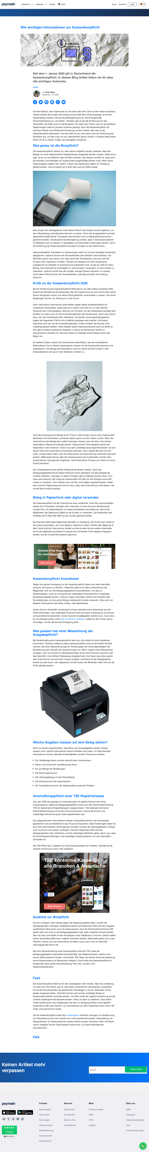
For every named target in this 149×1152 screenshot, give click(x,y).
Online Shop (44, 1114)
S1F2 (91, 1120)
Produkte (26, 4)
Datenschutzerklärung (135, 1120)
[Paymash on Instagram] (22, 1119)
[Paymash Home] (11, 4)
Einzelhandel (69, 1114)
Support (122, 4)
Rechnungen (44, 1120)
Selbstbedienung (46, 1130)
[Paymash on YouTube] (18, 1119)
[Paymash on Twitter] (4, 1119)
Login (132, 4)
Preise (52, 4)
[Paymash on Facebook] (9, 1119)
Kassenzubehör (45, 1135)
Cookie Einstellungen (135, 1130)
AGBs (128, 1109)
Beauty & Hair (69, 1120)
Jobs (128, 1125)
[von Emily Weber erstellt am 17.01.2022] (37, 93)
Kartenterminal (45, 1141)
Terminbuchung (45, 1125)
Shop (63, 4)
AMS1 (91, 1114)
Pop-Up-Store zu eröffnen (73, 618)
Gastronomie (69, 1109)
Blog (114, 4)
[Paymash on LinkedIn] (13, 1119)
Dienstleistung (70, 1125)
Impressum (130, 1114)
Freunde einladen (96, 1109)
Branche (39, 4)
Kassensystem (45, 1109)
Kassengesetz (72, 1015)
